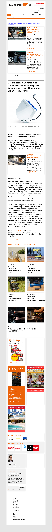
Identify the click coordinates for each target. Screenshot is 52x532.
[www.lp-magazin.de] (30, 452)
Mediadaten (16, 512)
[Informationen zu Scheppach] (25, 438)
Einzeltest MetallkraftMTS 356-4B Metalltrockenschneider (36, 298)
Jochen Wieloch (16, 462)
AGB (14, 513)
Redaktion (15, 501)
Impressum (16, 510)
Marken (29, 15)
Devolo (18, 230)
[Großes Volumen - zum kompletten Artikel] (17, 62)
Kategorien (35, 15)
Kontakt (15, 518)
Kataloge (15, 506)
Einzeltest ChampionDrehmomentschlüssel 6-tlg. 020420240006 (16, 328)
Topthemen (16, 509)
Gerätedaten (16, 503)
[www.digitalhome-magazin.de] (11, 452)
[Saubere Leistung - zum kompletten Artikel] (17, 38)
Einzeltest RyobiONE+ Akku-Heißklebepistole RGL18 (33, 268)
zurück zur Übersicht (16, 240)
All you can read (15, 17)
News (9, 15)
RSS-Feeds (16, 507)
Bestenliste (23, 15)
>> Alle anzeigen (31, 48)
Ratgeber (41, 15)
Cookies (15, 516)
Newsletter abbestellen (15, 490)
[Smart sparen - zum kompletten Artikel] (17, 164)
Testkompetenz (17, 500)
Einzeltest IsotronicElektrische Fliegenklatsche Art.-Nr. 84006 (15, 268)
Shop (9, 17)
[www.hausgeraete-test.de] (24, 452)
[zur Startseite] (20, 5)
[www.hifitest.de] (18, 452)
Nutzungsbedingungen (19, 519)
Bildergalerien (16, 504)
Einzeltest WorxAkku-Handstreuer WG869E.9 (14, 298)
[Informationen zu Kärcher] (18, 438)
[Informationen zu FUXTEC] (11, 438)
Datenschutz (16, 515)
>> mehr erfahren (13, 362)
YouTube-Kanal (25, 17)
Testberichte (15, 15)
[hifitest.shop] (36, 452)
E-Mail (14, 464)
